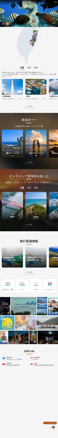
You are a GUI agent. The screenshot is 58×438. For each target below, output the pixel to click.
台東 (29, 67)
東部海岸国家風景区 (29, 2)
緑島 (36, 67)
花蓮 (22, 67)
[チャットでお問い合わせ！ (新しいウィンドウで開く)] (53, 428)
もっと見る (29, 106)
